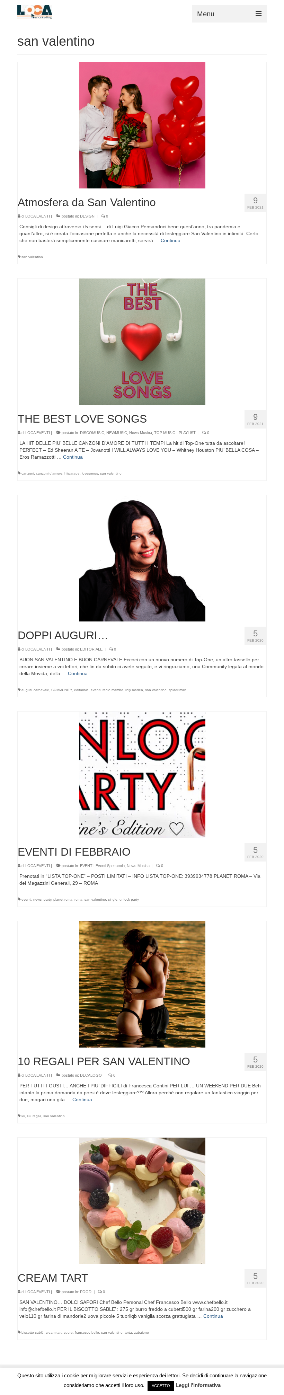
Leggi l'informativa (198, 1385)
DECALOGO (91, 1075)
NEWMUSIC (116, 433)
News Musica (140, 433)
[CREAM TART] (142, 1200)
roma (78, 899)
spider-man (177, 690)
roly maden (134, 690)
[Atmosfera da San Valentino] (142, 124)
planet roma (62, 899)
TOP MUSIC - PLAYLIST (175, 433)
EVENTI (87, 866)
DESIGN (87, 216)
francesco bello (87, 1332)
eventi (95, 690)
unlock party (129, 899)
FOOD (85, 1292)
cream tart (54, 1332)
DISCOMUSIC (92, 433)
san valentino (32, 257)
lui (28, 1116)
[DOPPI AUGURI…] (142, 557)
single (112, 899)
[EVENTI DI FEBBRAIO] (142, 774)
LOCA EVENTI (37, 216)
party (47, 899)
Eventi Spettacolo (110, 866)
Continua (170, 240)
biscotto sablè (32, 1332)
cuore (68, 1332)
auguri (26, 690)
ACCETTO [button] (161, 1386)
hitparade (72, 473)
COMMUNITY (61, 690)
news (37, 899)
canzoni (27, 473)
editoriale (81, 690)
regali (37, 1116)
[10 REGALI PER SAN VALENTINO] (142, 984)
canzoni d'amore (49, 473)
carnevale (41, 690)
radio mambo (113, 690)
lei (23, 1116)
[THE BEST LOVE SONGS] (142, 341)
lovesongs (90, 473)
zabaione (141, 1332)
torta (128, 1332)
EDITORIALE (91, 649)
